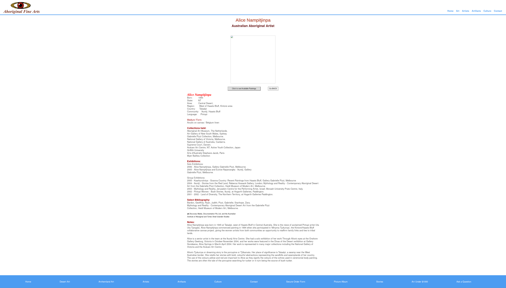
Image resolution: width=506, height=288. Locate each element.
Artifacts (476, 10)
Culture (487, 10)
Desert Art (65, 281)
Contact (498, 10)
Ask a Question (463, 281)
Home (450, 10)
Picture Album (341, 281)
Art (457, 10)
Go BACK (273, 89)
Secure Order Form (295, 281)
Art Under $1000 (420, 281)
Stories (379, 281)
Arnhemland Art (106, 281)
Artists (465, 10)
